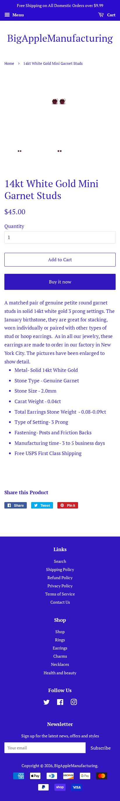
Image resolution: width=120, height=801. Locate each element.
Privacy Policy (60, 585)
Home (9, 63)
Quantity (14, 226)
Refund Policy (60, 577)
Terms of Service (60, 594)
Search (60, 561)
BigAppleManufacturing (60, 38)
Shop (60, 631)
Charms (60, 656)
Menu (17, 15)
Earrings (60, 648)
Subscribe (101, 748)
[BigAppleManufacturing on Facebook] (60, 703)
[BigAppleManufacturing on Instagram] (73, 703)
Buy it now (60, 281)
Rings (60, 639)
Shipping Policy (60, 569)
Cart (111, 15)
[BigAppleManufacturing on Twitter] (46, 703)
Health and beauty (60, 672)
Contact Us (60, 602)
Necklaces (60, 664)
